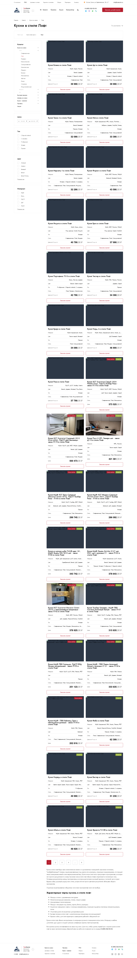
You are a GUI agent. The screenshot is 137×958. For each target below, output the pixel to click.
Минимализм (25, 76)
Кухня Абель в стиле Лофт (59, 830)
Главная (16, 20)
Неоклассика (25, 67)
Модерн (23, 70)
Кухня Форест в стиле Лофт (99, 170)
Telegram (86, 11)
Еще (42, 34)
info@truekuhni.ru (118, 2)
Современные (25, 53)
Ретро (23, 81)
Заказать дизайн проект (113, 10)
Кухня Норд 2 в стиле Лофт (99, 328)
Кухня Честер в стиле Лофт (99, 276)
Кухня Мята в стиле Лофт (98, 117)
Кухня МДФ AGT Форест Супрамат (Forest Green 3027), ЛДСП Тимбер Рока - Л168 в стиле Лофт (102, 496)
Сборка (59, 2)
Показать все (20, 179)
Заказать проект (65, 89)
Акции (61, 10)
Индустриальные (26, 87)
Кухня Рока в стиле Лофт (58, 381)
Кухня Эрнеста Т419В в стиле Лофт (102, 830)
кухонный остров (61, 881)
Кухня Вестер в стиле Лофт (98, 777)
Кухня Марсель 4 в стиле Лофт (61, 170)
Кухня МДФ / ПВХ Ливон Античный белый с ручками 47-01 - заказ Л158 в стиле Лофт (103, 666)
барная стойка (51, 881)
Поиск (78, 10)
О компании (17, 2)
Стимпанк (24, 84)
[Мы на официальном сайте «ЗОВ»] (33, 10)
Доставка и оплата (35, 2)
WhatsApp (92, 11)
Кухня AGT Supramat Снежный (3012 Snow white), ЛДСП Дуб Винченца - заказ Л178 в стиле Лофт (64, 440)
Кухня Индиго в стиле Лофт (60, 223)
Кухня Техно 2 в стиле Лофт (60, 117)
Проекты (53, 10)
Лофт (22, 56)
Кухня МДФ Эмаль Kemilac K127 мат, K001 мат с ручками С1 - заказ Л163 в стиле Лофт (103, 553)
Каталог (45, 10)
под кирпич (82, 872)
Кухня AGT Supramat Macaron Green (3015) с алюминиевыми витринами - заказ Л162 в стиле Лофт (63, 609)
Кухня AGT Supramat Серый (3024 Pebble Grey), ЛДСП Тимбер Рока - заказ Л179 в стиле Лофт (102, 383)
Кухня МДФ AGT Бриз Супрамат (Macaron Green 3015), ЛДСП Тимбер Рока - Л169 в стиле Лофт (64, 496)
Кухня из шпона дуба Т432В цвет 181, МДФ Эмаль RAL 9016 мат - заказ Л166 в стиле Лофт (64, 553)
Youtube (122, 954)
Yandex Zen (119, 954)
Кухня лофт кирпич (31, 35)
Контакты (76, 2)
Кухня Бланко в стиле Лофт (59, 65)
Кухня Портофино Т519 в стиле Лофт (64, 276)
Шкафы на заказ (22, 98)
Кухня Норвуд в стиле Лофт (60, 777)
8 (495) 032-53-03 (91, 8)
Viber (89, 11)
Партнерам (68, 2)
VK (112, 954)
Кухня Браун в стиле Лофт (59, 328)
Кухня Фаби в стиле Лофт (98, 720)
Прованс (23, 59)
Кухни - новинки (22, 101)
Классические (25, 62)
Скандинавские (26, 64)
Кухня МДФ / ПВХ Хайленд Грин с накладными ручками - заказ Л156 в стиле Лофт (63, 722)
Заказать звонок (96, 11)
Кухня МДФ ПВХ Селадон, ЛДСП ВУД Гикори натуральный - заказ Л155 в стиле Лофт (65, 666)
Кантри (23, 73)
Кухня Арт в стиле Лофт (97, 65)
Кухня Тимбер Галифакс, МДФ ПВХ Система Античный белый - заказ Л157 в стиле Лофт (104, 609)
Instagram (115, 954)
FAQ (25, 2)
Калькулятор (70, 10)
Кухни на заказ (33, 20)
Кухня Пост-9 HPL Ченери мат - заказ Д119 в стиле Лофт (103, 439)
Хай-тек (23, 78)
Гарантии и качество (48, 2)
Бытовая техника (22, 95)
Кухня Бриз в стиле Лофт (98, 223)
